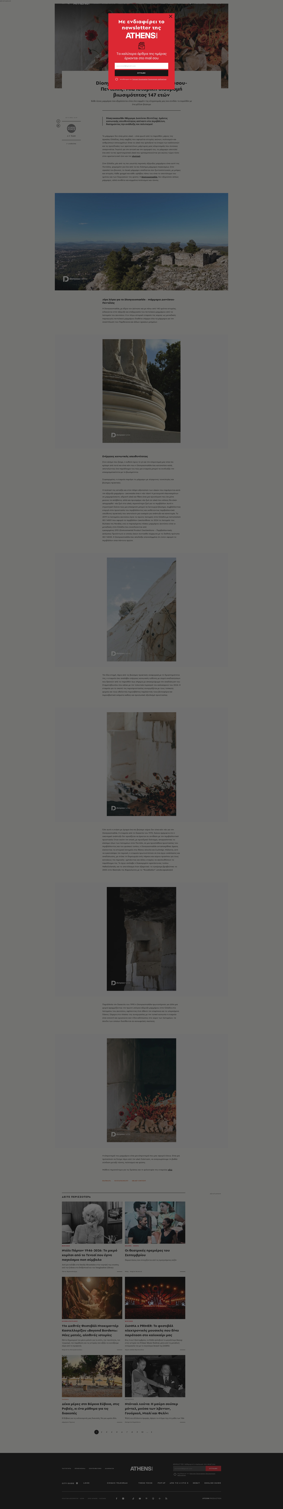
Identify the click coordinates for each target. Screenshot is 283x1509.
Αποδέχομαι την (143, 79)
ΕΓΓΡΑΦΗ (141, 73)
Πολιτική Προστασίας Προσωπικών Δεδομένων (149, 79)
